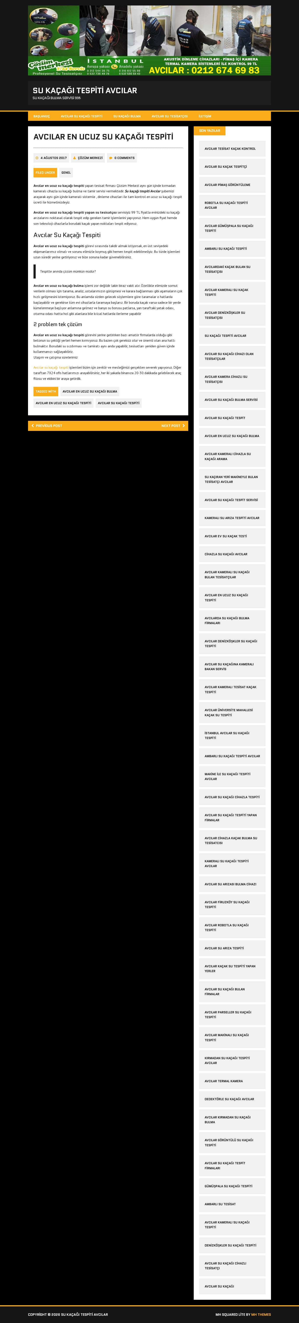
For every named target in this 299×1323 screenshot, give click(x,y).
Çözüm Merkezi (90, 158)
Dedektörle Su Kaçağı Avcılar (229, 1099)
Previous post (49, 425)
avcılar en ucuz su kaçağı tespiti (63, 403)
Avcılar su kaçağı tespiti (51, 367)
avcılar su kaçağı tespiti (118, 403)
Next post (171, 425)
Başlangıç (41, 116)
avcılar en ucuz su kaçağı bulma (90, 391)
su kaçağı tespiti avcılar (225, 336)
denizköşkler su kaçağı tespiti (230, 1245)
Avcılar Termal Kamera (224, 1081)
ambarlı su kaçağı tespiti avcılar (232, 756)
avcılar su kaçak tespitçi (226, 166)
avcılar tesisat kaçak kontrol (230, 148)
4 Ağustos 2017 (53, 158)
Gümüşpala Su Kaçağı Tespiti (228, 1186)
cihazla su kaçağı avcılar (226, 554)
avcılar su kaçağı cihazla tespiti (232, 797)
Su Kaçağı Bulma (127, 116)
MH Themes (261, 1314)
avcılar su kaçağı (219, 1286)
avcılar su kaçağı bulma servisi (231, 400)
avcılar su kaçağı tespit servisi (231, 500)
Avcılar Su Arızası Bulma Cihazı (230, 884)
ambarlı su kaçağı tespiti (226, 248)
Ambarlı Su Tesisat (220, 1204)
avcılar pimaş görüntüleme (227, 185)
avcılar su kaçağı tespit (225, 418)
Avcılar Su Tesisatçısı (170, 116)
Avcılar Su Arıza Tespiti (224, 948)
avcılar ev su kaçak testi (226, 536)
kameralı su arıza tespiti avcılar (232, 518)
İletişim (205, 116)
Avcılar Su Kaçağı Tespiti (81, 116)
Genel (66, 172)
